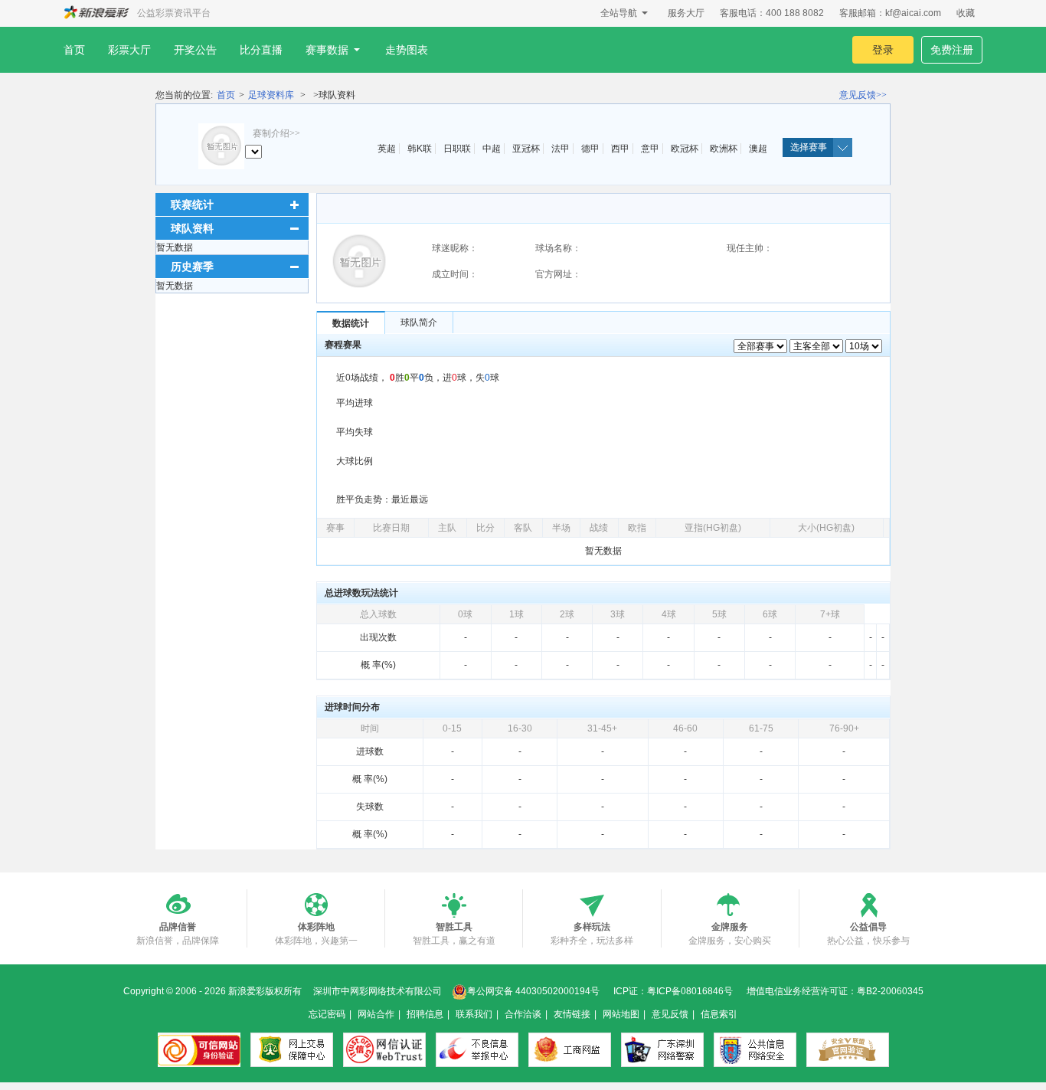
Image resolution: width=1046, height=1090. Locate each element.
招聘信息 (425, 1014)
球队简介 (418, 322)
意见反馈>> (863, 95)
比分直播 (261, 50)
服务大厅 (686, 13)
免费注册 (951, 50)
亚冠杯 (526, 148)
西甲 (620, 148)
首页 (74, 50)
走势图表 (406, 50)
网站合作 (376, 1014)
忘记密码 (327, 1014)
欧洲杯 (723, 148)
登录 (883, 50)
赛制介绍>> (276, 133)
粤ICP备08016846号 (690, 991)
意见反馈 (670, 1014)
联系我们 (474, 1014)
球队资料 (192, 228)
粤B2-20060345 (890, 991)
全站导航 (618, 13)
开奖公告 (195, 50)
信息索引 (719, 1014)
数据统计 (350, 323)
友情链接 (572, 1014)
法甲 (560, 148)
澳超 (758, 148)
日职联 (457, 148)
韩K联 (419, 148)
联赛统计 (192, 204)
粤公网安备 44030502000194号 (533, 991)
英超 (387, 148)
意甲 (650, 148)
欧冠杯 (684, 148)
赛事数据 (327, 50)
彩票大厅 (129, 50)
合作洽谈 (523, 1014)
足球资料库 (271, 95)
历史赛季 (192, 266)
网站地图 (621, 1014)
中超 (491, 148)
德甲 (590, 148)
